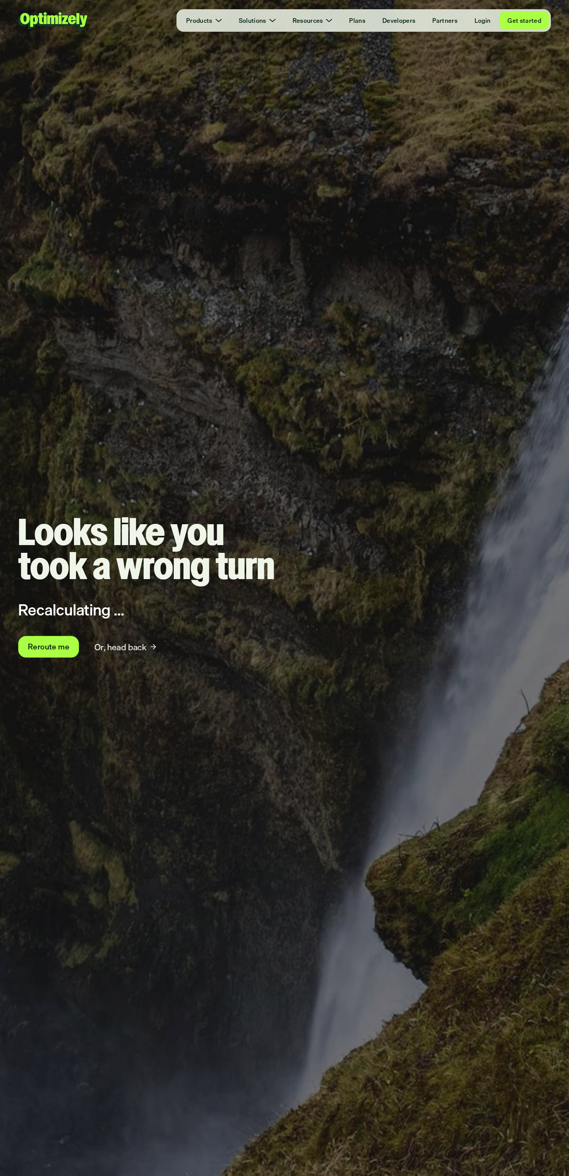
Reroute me (48, 646)
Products (199, 20)
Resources (308, 20)
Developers (398, 20)
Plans (357, 20)
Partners (445, 20)
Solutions (252, 20)
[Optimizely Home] (53, 20)
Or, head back (120, 647)
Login (483, 20)
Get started (524, 20)
